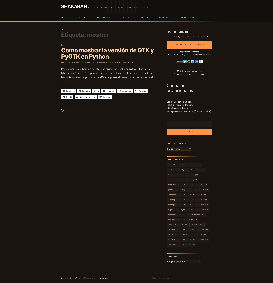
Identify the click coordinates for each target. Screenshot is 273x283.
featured (174, 185)
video (203, 240)
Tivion (82, 18)
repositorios (196, 215)
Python (122, 63)
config (173, 170)
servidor (174, 220)
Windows (189, 245)
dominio (192, 175)
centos (195, 165)
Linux (202, 200)
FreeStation (103, 18)
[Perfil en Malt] (181, 61)
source (188, 230)
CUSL (201, 170)
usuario (174, 240)
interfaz (174, 195)
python (187, 210)
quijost (202, 210)
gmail (172, 190)
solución (197, 225)
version (189, 240)
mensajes (174, 205)
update (201, 235)
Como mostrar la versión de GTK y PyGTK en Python (107, 53)
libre (188, 200)
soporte (174, 230)
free (188, 185)
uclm (187, 235)
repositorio (176, 215)
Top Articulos (186, 18)
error (191, 180)
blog (172, 165)
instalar (202, 190)
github (202, 185)
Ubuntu (130, 63)
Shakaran (74, 6)
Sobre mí (163, 18)
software (190, 220)
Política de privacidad (160, 278)
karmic (189, 195)
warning (174, 245)
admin (79, 63)
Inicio (64, 18)
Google (186, 190)
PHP (188, 205)
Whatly (144, 18)
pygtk (172, 210)
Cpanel (187, 170)
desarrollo (175, 175)
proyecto (202, 205)
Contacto (125, 18)
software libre (177, 225)
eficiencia (175, 180)
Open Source (112, 63)
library (174, 200)
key (202, 195)
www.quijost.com (194, 71)
